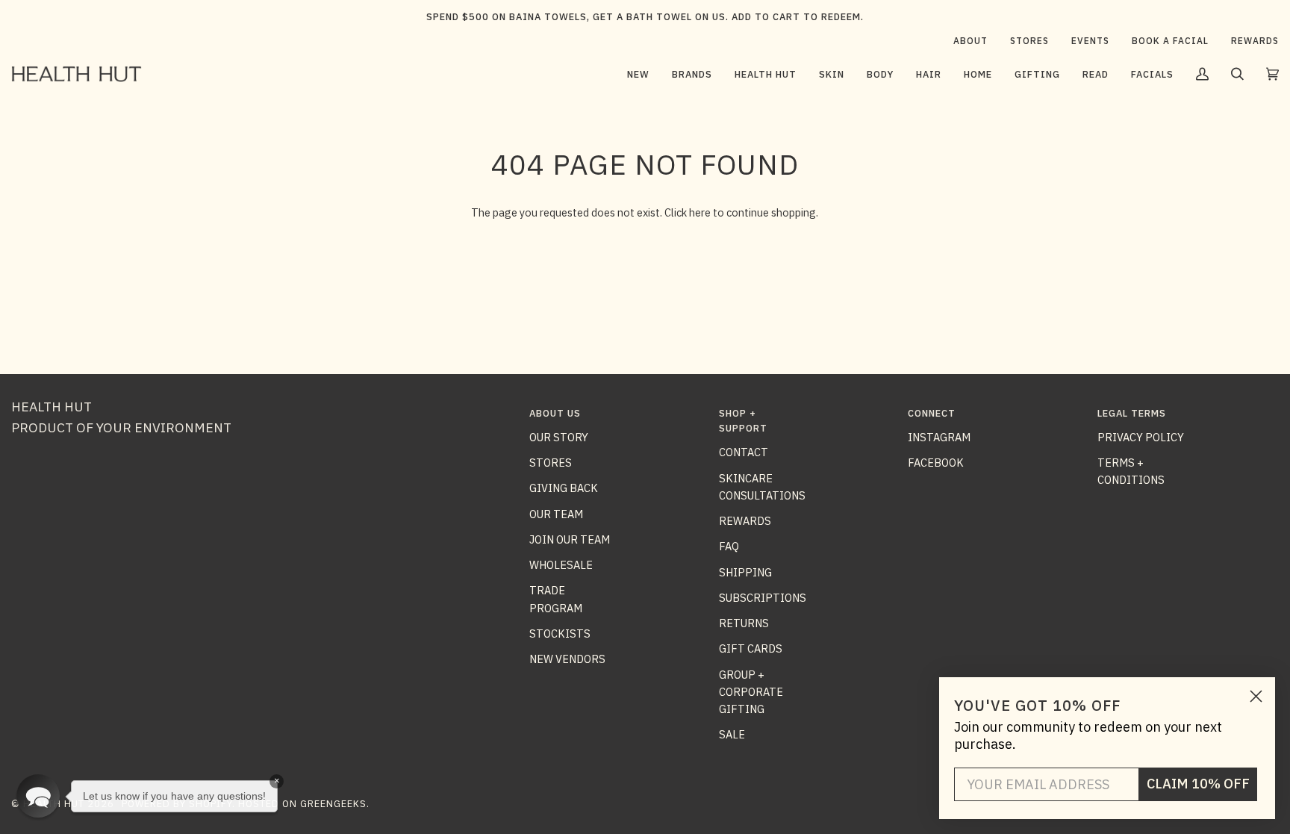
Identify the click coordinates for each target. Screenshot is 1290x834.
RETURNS (744, 623)
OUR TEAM (556, 514)
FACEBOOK (936, 462)
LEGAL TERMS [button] (1131, 413)
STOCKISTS (560, 633)
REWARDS (745, 521)
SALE (732, 734)
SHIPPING (745, 572)
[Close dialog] (1256, 696)
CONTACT (743, 452)
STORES (550, 462)
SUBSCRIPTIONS (762, 598)
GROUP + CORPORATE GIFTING (751, 692)
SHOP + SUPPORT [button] (743, 421)
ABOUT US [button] (555, 413)
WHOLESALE (561, 565)
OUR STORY (558, 437)
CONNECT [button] (932, 413)
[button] (692, 74)
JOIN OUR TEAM (569, 539)
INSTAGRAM (939, 437)
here (700, 212)
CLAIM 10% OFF (1198, 783)
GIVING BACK (563, 488)
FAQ (729, 546)
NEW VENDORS (567, 659)
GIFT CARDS (750, 648)
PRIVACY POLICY (1140, 437)
